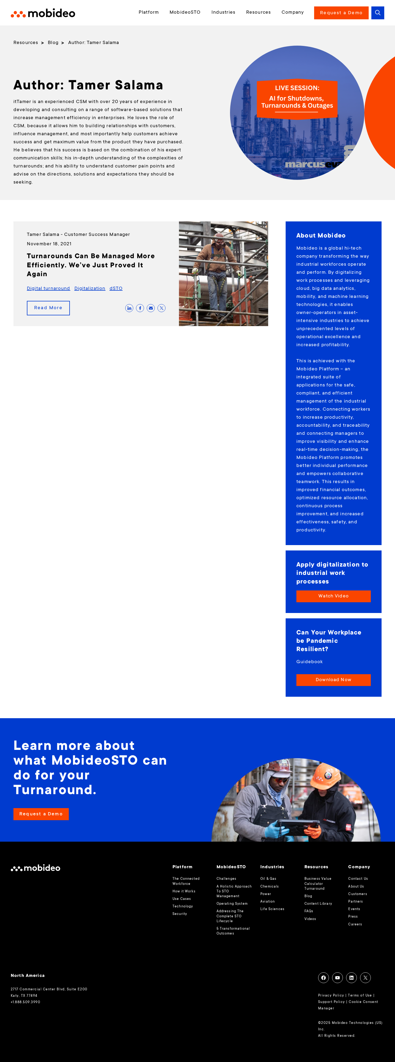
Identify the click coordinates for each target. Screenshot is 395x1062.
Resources (258, 12)
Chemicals (269, 887)
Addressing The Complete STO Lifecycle (230, 916)
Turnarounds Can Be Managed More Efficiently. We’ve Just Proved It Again (91, 265)
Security (180, 914)
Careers (355, 924)
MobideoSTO (185, 12)
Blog (308, 896)
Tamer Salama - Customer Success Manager (78, 235)
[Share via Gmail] (151, 308)
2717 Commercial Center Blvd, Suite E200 (49, 989)
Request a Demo (341, 13)
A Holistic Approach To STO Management (234, 891)
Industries (223, 12)
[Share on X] (161, 308)
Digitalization (90, 288)
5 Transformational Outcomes (233, 931)
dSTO (116, 288)
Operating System (232, 904)
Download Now (333, 680)
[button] (377, 12)
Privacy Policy (331, 996)
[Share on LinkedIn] (129, 308)
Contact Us (358, 879)
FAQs (309, 911)
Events (354, 909)
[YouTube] (337, 978)
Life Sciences (272, 909)
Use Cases (182, 899)
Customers (357, 894)
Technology (183, 906)
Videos (310, 919)
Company (293, 12)
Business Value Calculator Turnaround (318, 884)
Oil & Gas (268, 879)
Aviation (267, 902)
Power (265, 894)
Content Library (318, 904)
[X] (365, 978)
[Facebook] (323, 978)
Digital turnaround (48, 288)
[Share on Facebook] (140, 308)
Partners (355, 902)
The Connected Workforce (186, 881)
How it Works (184, 891)
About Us (356, 887)
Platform (149, 12)
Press (353, 917)
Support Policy (331, 1002)
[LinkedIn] (351, 978)
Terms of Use (360, 996)
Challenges (226, 879)
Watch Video (333, 596)
